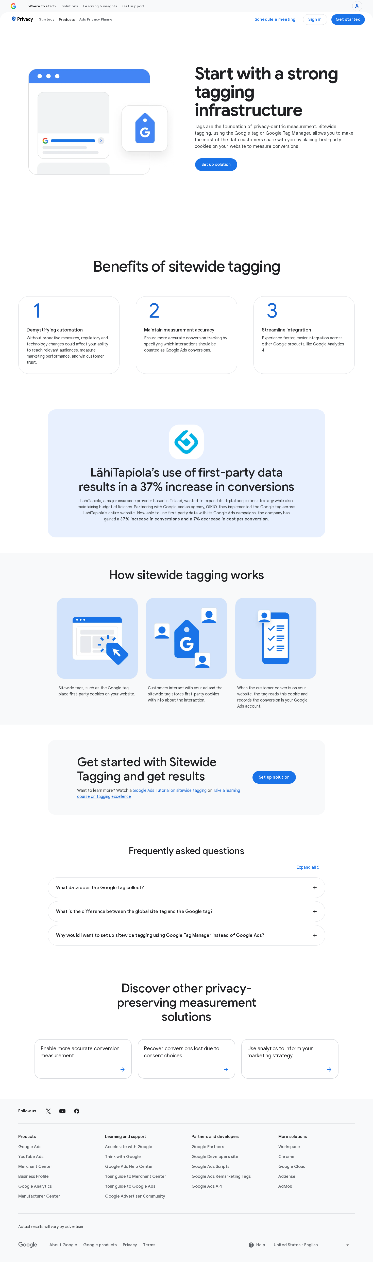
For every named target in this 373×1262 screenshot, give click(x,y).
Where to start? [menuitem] (42, 6)
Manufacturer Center (39, 1196)
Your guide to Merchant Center (135, 1176)
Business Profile (33, 1176)
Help (260, 1245)
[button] (186, 888)
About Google (63, 1245)
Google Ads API (207, 1186)
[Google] (27, 1245)
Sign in (315, 19)
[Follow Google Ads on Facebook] (77, 1111)
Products (67, 19)
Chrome (286, 1156)
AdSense (286, 1176)
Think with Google (123, 1156)
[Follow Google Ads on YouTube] (62, 1111)
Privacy (130, 1245)
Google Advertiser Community (135, 1196)
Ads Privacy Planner (96, 19)
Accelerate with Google (128, 1146)
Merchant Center (35, 1166)
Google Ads (29, 1146)
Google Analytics (35, 1186)
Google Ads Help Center (129, 1166)
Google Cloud (292, 1166)
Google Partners (208, 1146)
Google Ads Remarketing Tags (221, 1176)
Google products (100, 1245)
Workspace (289, 1146)
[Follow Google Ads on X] (48, 1111)
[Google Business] (13, 6)
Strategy (47, 19)
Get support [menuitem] (133, 6)
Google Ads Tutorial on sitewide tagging (170, 790)
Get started (348, 19)
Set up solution (274, 777)
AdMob (285, 1186)
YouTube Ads (30, 1156)
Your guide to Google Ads (130, 1186)
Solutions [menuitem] (70, 6)
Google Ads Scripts (210, 1166)
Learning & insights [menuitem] (100, 6)
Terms (149, 1245)
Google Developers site (215, 1156)
